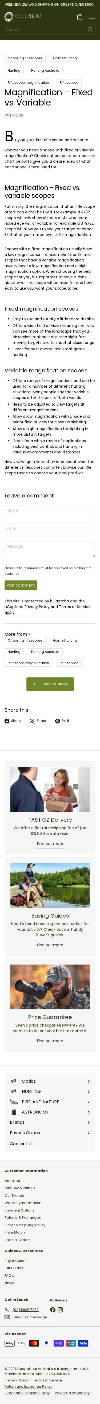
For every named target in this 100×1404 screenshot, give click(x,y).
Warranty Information (23, 1202)
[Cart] (80, 17)
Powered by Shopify (72, 1392)
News (9, 1282)
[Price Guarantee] (50, 987)
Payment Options (19, 1210)
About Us (12, 1180)
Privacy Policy (37, 606)
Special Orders (18, 1239)
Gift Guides (14, 1268)
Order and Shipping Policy (27, 1392)
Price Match (15, 1232)
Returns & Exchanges (23, 1217)
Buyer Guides (16, 1260)
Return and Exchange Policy (28, 1386)
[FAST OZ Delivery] (50, 789)
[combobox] (50, 30)
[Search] (90, 30)
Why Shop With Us (20, 1188)
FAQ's (9, 1275)
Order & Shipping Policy (25, 1225)
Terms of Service (75, 606)
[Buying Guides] (50, 885)
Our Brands (14, 1195)
